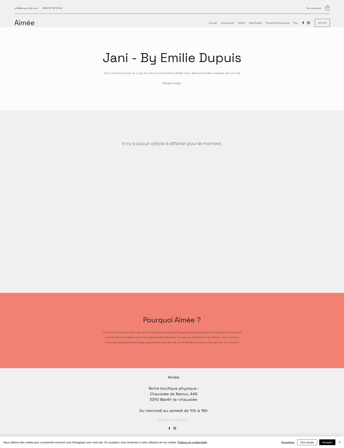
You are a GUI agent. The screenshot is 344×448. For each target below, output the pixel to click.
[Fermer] (340, 442)
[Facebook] (303, 23)
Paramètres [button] (287, 442)
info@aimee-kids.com (26, 8)
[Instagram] (308, 23)
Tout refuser (307, 442)
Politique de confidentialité (192, 442)
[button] (327, 8)
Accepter (327, 442)
